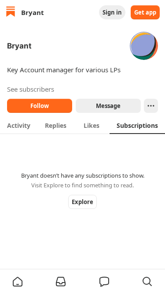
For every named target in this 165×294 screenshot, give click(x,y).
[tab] (18, 125)
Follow (39, 106)
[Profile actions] (151, 106)
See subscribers (30, 89)
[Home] (10, 12)
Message (107, 106)
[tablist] (82, 125)
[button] (18, 282)
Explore (82, 202)
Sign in (112, 12)
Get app (145, 12)
